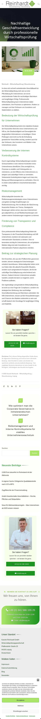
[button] (38, 680)
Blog (3, 672)
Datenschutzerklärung (22, 716)
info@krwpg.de (24, 620)
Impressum (32, 716)
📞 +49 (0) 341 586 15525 (12, 344)
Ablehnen (21, 706)
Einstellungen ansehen (20, 711)
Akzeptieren (20, 700)
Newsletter (5, 675)
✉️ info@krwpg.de (29, 343)
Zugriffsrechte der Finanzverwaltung (14, 490)
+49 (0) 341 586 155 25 (21, 610)
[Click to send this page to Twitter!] (8, 386)
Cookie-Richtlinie (10, 716)
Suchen (5, 448)
